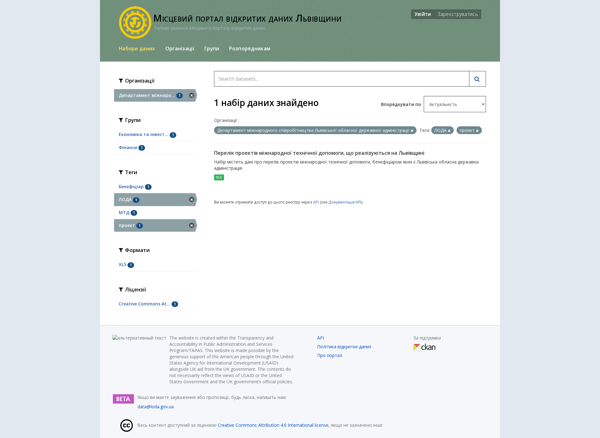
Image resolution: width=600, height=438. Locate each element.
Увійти (422, 14)
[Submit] (477, 79)
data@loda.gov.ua (156, 407)
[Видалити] (412, 130)
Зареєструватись (458, 14)
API (316, 201)
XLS (219, 177)
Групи (211, 48)
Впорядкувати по (401, 104)
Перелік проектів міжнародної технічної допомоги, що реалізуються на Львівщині (319, 152)
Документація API (344, 201)
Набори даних (137, 48)
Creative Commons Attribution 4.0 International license (273, 425)
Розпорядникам (249, 48)
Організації (179, 48)
